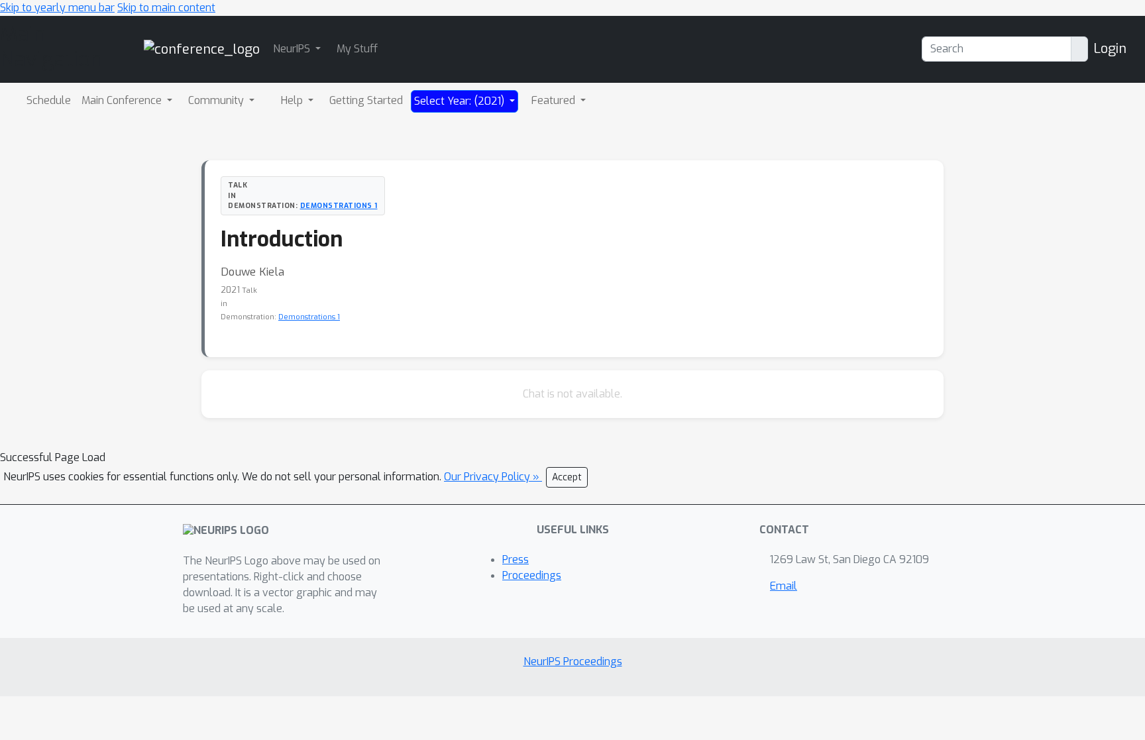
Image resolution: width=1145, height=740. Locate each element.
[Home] (202, 48)
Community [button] (217, 100)
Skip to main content (166, 8)
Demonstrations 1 (339, 205)
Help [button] (293, 100)
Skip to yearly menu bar (57, 8)
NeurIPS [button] (293, 49)
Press (515, 559)
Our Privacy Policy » (493, 477)
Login (1109, 49)
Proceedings (531, 575)
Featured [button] (554, 100)
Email (783, 586)
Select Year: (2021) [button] (460, 101)
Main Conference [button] (123, 100)
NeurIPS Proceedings (572, 661)
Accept (567, 477)
